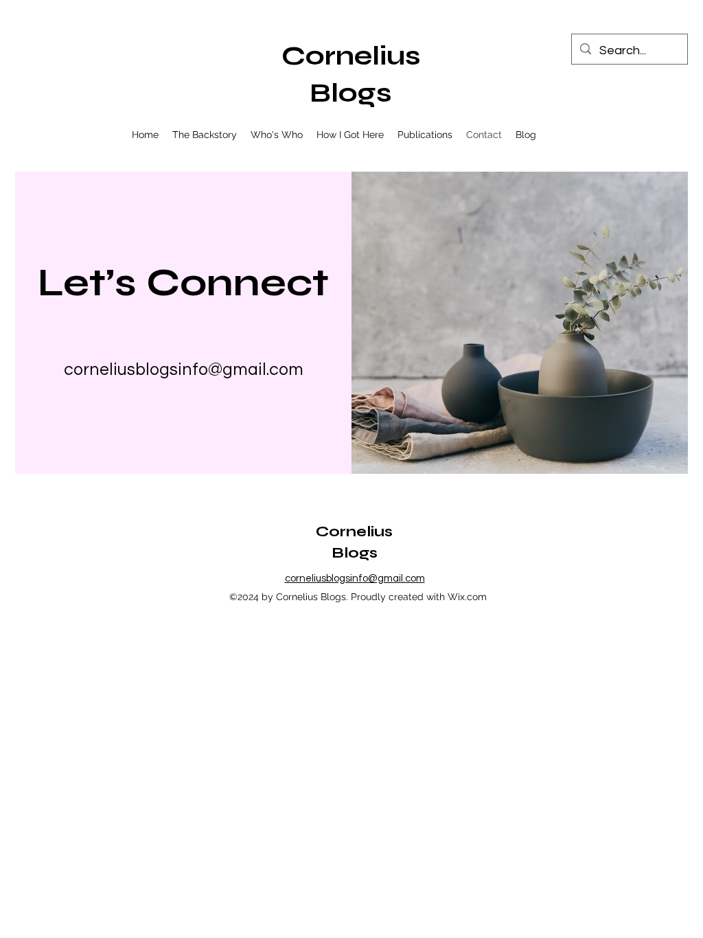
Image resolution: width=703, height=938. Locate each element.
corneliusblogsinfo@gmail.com (183, 369)
